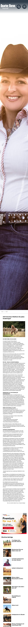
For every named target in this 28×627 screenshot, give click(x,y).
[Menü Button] (24, 7)
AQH (7, 311)
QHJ (2, 311)
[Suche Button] (19, 7)
